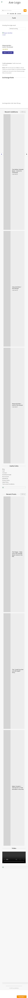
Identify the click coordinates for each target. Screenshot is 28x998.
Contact (19, 13)
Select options (8, 52)
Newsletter (12, 13)
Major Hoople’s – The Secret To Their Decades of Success (18, 788)
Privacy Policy (6, 480)
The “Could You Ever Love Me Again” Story (17, 671)
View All (23, 112)
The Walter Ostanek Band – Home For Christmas (17, 171)
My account (5, 476)
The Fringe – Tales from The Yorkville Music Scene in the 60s (17, 554)
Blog (3, 469)
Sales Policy (5, 482)
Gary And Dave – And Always (17, 287)
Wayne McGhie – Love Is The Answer (17, 404)
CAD (12, 103)
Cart (3, 471)
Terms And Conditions (8, 484)
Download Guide (6, 474)
